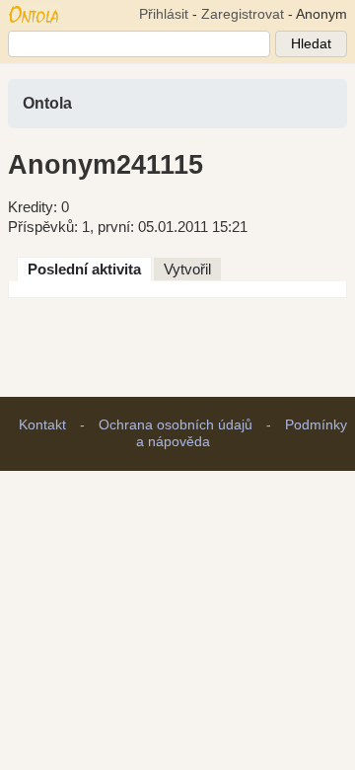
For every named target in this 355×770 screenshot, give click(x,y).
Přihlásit (163, 14)
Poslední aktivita (84, 269)
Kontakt (42, 425)
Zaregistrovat (242, 14)
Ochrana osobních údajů (175, 425)
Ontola (47, 103)
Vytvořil (187, 269)
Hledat (311, 44)
